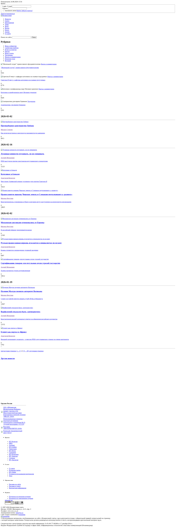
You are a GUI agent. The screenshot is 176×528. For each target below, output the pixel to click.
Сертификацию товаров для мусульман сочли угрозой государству (30, 263)
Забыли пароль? (27, 11)
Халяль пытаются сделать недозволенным (15, 270)
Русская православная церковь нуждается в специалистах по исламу (31, 243)
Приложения (9, 23)
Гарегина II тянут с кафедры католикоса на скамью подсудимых (23, 80)
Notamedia (21, 514)
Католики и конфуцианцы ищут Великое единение (18, 92)
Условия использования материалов (21, 474)
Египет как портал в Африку (14, 332)
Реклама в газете (14, 486)
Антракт (12, 445)
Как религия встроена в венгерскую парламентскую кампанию (23, 133)
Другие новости (8, 358)
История (8, 61)
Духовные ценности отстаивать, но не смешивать (22, 154)
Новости (8, 19)
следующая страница (36, 351)
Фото (7, 26)
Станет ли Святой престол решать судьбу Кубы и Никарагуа (22, 299)
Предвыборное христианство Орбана (17, 126)
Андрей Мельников (7, 158)
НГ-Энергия (13, 456)
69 (28, 351)
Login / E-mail (7, 6)
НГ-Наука (12, 451)
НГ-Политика (14, 454)
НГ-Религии (13, 441)
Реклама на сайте (15, 484)
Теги (10, 476)
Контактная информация (17, 488)
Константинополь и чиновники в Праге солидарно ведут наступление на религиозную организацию (36, 202)
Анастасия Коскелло (8, 178)
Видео (7, 28)
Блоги (7, 30)
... (18, 351)
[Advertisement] (13, 381)
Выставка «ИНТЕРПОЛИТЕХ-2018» (12, 427)
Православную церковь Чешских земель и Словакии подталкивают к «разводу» (36, 194)
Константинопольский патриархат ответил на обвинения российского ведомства (29, 319)
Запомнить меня (10, 11)
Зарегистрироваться (8, 14)
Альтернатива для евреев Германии (13, 105)
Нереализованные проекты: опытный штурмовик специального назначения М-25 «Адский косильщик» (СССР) (14, 421)
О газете (8, 34)
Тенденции (9, 55)
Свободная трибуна (11, 48)
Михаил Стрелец (7, 129)
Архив (7, 32)
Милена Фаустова (7, 198)
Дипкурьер (13, 449)
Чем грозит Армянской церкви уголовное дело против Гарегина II (24, 181)
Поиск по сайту (6, 37)
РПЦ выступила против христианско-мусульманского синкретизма (24, 161)
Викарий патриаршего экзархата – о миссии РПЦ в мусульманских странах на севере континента (35, 339)
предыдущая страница (8, 351)
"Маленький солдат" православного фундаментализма (20, 67)
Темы (7, 24)
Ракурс (7, 51)
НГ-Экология (13, 460)
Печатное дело (10, 59)
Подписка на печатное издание (20, 496)
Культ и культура (10, 50)
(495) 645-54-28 (12, 511)
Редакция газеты (14, 470)
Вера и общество (11, 46)
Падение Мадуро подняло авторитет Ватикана (21, 291)
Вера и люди (9, 53)
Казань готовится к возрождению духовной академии (19, 250)
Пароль (5, 8)
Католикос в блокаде (10, 174)
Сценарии (12, 452)
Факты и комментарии (13, 57)
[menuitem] (90, 19)
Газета (7, 21)
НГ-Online (12, 472)
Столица (12, 458)
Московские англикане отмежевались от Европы (22, 222)
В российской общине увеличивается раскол (16, 230)
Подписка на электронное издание (21, 498)
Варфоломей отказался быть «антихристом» (20, 312)
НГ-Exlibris (13, 447)
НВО (11, 443)
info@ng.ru (19, 513)
